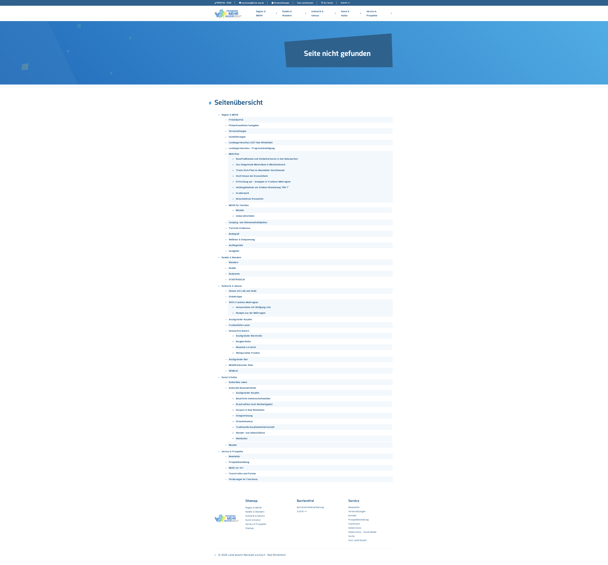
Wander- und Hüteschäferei (250, 433)
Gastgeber (234, 251)
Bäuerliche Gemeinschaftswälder (253, 398)
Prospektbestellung (239, 462)
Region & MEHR (261, 13)
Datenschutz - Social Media (362, 532)
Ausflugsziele (236, 245)
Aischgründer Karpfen (240, 319)
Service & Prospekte (372, 13)
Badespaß (234, 234)
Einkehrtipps (235, 296)
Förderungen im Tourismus (243, 479)
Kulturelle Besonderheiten (242, 388)
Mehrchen (234, 154)
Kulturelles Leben (238, 382)
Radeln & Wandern (287, 13)
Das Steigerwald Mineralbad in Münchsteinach (260, 164)
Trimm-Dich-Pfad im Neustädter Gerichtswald (260, 170)
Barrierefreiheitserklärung (310, 507)
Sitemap (251, 501)
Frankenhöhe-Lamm (239, 325)
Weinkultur (242, 438)
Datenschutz (354, 528)
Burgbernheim (243, 341)
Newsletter (234, 456)
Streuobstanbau (244, 421)
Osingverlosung (244, 415)
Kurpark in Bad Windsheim (250, 410)
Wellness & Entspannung (242, 239)
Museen (240, 210)
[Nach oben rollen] (601, 558)
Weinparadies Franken (248, 353)
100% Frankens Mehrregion (243, 302)
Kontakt (352, 515)
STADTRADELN (237, 279)
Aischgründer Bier (238, 359)
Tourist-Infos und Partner (242, 473)
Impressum (354, 524)
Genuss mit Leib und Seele (242, 291)
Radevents (234, 274)
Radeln (232, 268)
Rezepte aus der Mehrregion (251, 313)
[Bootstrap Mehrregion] (228, 13)
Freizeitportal (236, 119)
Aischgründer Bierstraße (249, 335)
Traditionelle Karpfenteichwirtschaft (255, 427)
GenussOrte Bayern (239, 331)
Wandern (233, 262)
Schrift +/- (302, 511)
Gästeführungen (237, 137)
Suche (351, 536)
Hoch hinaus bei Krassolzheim (252, 176)
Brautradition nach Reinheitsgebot (254, 404)
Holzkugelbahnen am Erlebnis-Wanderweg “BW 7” (262, 187)
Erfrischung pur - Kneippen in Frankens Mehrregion (263, 181)
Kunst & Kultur (345, 13)
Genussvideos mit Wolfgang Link (253, 307)
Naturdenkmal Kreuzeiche (249, 199)
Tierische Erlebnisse (239, 228)
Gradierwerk (242, 193)
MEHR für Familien (239, 205)
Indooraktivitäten (245, 216)
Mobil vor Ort (236, 468)
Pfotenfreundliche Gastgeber (244, 125)
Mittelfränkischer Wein (241, 365)
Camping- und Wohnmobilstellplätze (248, 222)
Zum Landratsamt (357, 540)
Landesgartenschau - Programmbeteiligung (252, 148)
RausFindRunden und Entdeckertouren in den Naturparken (267, 159)
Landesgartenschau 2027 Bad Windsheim (251, 142)
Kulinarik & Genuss (317, 13)
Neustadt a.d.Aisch (246, 347)
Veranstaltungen (237, 131)
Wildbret (233, 371)
